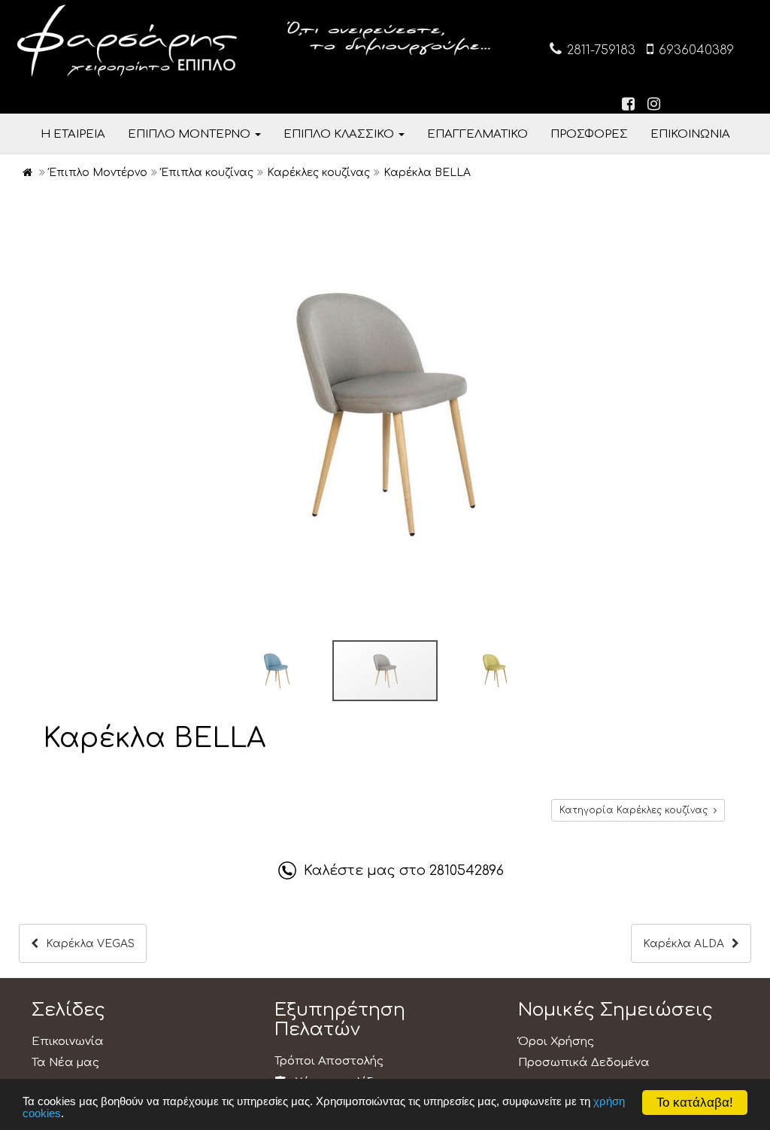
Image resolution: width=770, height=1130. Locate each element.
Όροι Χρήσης (556, 1041)
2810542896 (466, 870)
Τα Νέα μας (65, 1062)
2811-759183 (599, 50)
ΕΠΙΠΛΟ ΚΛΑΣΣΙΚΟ (340, 134)
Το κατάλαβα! (694, 1102)
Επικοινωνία (68, 1041)
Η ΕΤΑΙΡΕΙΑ (73, 134)
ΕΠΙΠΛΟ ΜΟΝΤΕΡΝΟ (190, 134)
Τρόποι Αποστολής (328, 1061)
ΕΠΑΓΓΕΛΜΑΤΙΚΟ (477, 134)
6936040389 (694, 50)
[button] (756, 205)
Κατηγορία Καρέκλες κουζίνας (636, 810)
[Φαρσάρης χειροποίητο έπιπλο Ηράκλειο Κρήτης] (27, 172)
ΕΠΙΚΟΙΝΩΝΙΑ (690, 134)
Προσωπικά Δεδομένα (584, 1062)
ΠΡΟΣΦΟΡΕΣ (589, 134)
